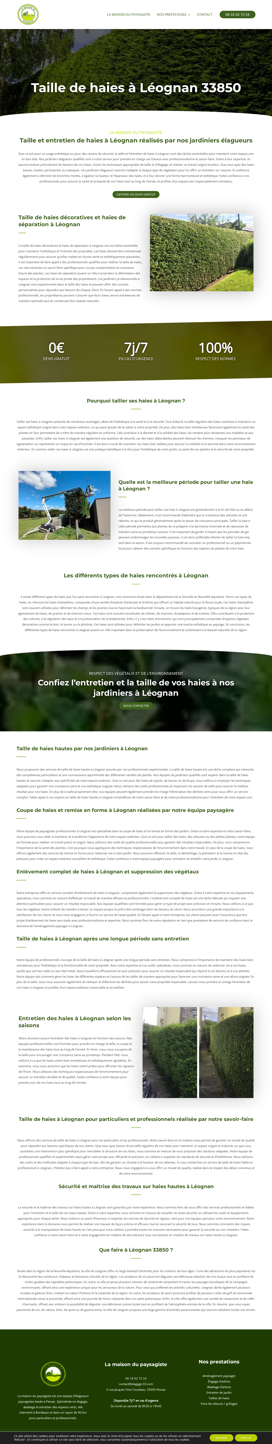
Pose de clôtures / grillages (219, 1404)
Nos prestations (171, 14)
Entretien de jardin (219, 1392)
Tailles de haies (219, 1398)
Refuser (246, 1438)
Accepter (221, 1438)
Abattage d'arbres (219, 1387)
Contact (204, 14)
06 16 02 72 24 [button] (136, 1378)
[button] (188, 14)
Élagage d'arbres (219, 1381)
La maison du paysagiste (128, 14)
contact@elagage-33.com (136, 1384)
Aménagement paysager (219, 1376)
